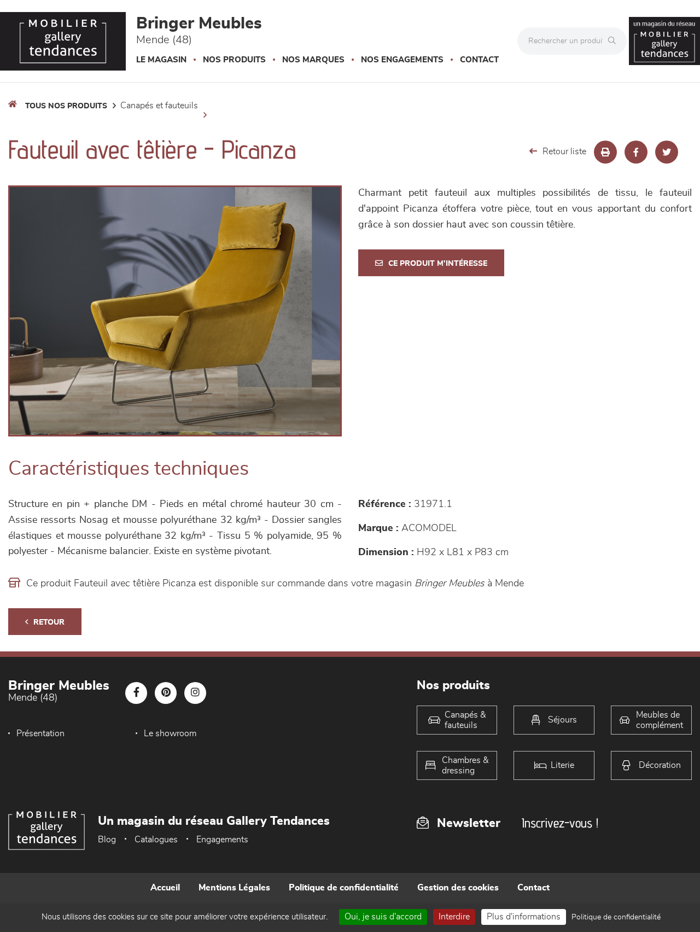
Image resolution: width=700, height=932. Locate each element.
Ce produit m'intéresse (437, 263)
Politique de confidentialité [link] (616, 917)
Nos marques (313, 60)
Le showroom (170, 733)
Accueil (165, 887)
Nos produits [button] (234, 60)
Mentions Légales (234, 887)
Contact (479, 60)
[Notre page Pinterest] (166, 693)
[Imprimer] (605, 152)
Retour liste (564, 151)
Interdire (454, 916)
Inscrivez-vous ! (560, 823)
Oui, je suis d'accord (383, 916)
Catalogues (156, 839)
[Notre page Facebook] (136, 693)
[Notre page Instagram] (195, 693)
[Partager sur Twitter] (666, 152)
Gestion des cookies (458, 887)
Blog (107, 839)
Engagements (222, 839)
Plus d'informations (524, 916)
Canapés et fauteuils (159, 105)
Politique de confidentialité (344, 887)
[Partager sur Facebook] (636, 152)
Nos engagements (402, 60)
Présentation (40, 733)
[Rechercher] (615, 41)
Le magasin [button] (161, 60)
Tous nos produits (66, 106)
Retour (49, 622)
